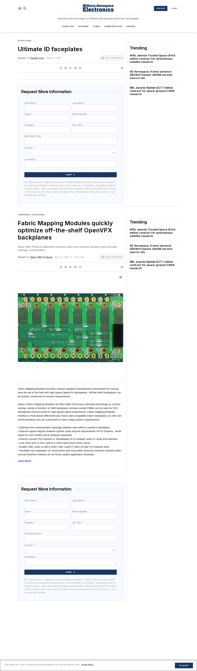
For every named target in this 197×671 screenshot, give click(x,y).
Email (28, 114)
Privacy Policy (87, 665)
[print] (122, 68)
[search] (25, 8)
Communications (113, 26)
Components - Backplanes (31, 215)
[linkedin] (65, 68)
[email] (80, 68)
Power (96, 26)
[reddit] (75, 68)
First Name (30, 103)
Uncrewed (83, 26)
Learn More (24, 460)
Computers (68, 26)
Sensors (130, 26)
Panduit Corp (37, 58)
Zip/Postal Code (32, 136)
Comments (29, 159)
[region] (98, 665)
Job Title (77, 125)
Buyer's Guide (24, 41)
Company (29, 125)
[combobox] (70, 152)
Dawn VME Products (41, 257)
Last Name (78, 103)
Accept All (184, 665)
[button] (20, 8)
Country (29, 147)
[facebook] (61, 68)
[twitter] (70, 68)
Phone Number (79, 114)
